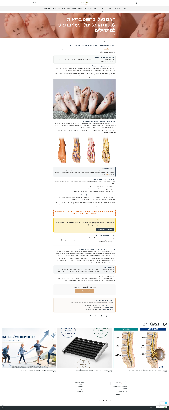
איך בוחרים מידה (109, 8)
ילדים (94, 8)
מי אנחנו (124, 8)
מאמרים (131, 11)
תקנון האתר (80, 389)
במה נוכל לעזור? (160, 407)
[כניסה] (35, 3)
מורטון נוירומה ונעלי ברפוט (107, 309)
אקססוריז (54, 8)
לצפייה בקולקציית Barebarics (105, 229)
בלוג (86, 8)
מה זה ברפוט (117, 8)
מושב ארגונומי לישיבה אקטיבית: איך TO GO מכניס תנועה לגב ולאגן (84, 350)
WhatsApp (125, 388)
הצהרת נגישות (80, 386)
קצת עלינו (80, 384)
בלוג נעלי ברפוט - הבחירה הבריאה (122, 11)
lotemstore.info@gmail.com (118, 397)
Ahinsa (68, 8)
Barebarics (80, 8)
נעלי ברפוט (106, 49)
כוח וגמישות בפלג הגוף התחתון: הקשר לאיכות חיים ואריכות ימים (29, 350)
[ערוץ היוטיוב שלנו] (107, 400)
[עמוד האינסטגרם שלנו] (110, 400)
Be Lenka (74, 8)
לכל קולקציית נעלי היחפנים (84, 291)
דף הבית (135, 11)
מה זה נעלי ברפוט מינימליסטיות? (106, 305)
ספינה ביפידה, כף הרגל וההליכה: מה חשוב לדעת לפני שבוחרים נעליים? (140, 350)
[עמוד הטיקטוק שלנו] (99, 400)
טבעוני (89, 8)
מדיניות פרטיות (80, 391)
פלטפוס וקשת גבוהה (109, 307)
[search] (136, 3)
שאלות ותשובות (46, 8)
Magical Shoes (61, 8)
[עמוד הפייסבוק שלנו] (103, 400)
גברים (98, 8)
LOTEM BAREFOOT (80, 382)
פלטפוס (108, 174)
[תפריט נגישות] (2, 407)
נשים (103, 8)
